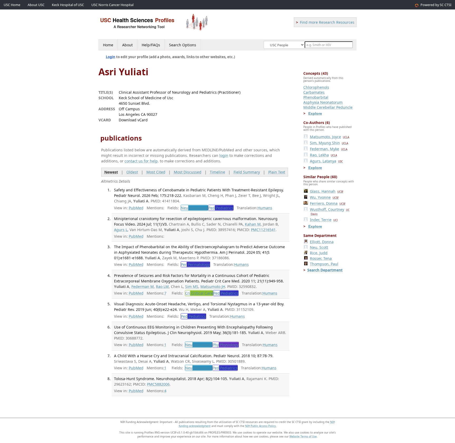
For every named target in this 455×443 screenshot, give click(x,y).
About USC (36, 5)
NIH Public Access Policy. (260, 426)
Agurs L (120, 229)
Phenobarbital (315, 97)
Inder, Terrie (324, 219)
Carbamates (314, 92)
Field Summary (247, 172)
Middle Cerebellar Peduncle (328, 107)
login (223, 155)
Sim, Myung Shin (329, 142)
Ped (220, 207)
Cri (199, 293)
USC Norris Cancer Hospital (112, 5)
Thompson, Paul (324, 263)
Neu (194, 207)
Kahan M (253, 224)
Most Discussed (187, 172)
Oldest (132, 172)
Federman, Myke (328, 148)
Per (195, 264)
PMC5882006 (158, 384)
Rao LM (162, 286)
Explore (315, 113)
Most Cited (155, 172)
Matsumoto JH (212, 286)
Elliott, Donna (322, 241)
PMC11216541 (263, 229)
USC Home (12, 5)
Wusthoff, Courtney (329, 211)
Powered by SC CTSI (436, 5)
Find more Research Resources (327, 22)
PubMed (136, 207)
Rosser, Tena (321, 258)
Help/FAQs (151, 44)
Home (108, 44)
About (127, 44)
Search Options (182, 44)
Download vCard (133, 119)
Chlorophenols (316, 87)
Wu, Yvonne (324, 197)
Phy (225, 344)
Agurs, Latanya (326, 160)
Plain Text (276, 172)
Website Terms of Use (303, 436)
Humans (265, 207)
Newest (111, 172)
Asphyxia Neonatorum (323, 102)
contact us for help (141, 160)
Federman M (142, 286)
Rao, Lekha (323, 154)
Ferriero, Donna (327, 203)
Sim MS (191, 286)
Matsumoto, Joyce (329, 136)
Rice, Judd (319, 252)
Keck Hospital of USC (68, 5)
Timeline (217, 172)
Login (110, 56)
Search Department (325, 269)
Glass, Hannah (326, 191)
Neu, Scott (319, 247)
